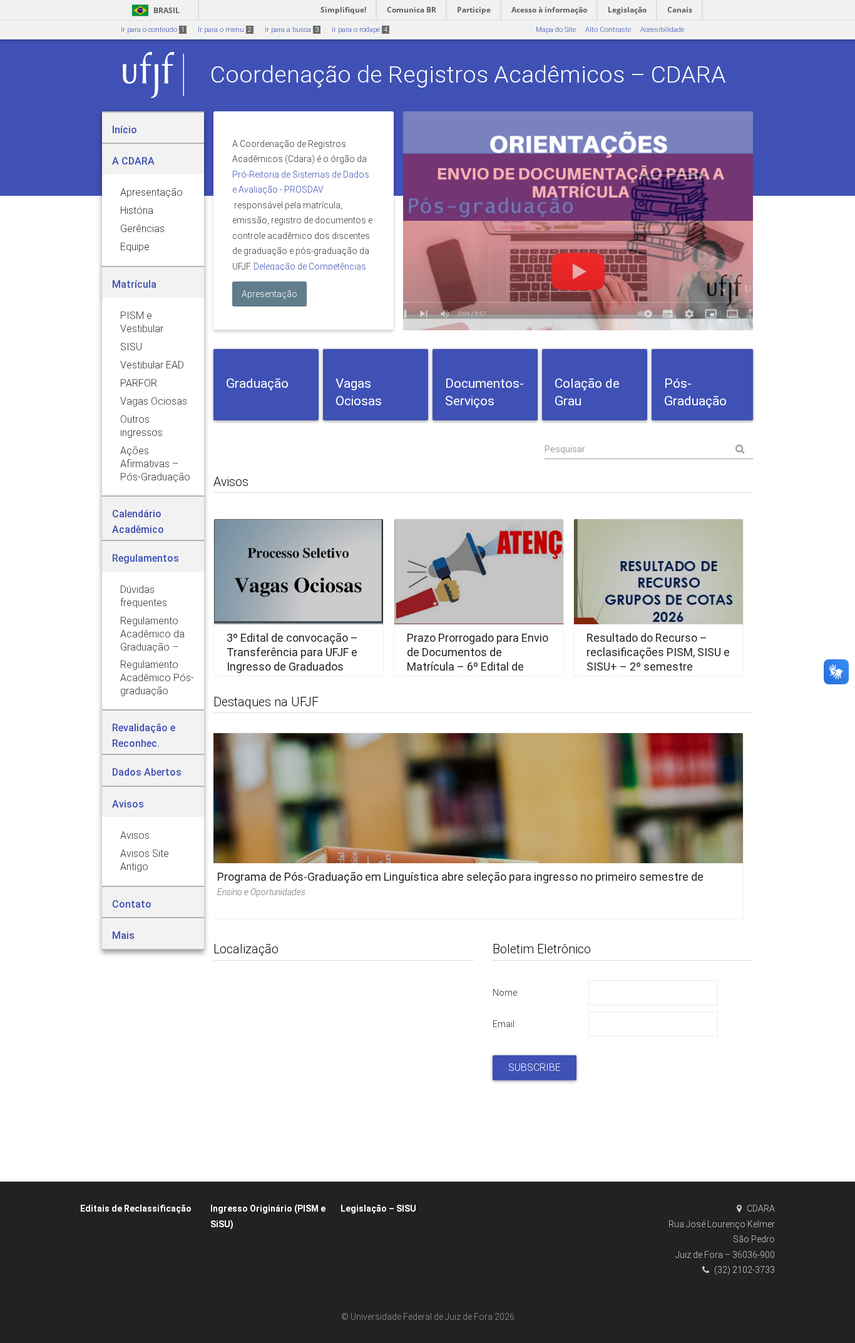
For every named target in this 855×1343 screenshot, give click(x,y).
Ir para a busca (292, 30)
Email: (504, 1024)
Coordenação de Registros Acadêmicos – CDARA (468, 74)
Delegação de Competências (309, 266)
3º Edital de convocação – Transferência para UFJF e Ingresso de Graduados (292, 652)
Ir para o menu (225, 30)
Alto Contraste (608, 30)
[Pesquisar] (649, 449)
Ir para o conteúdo (153, 30)
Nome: (506, 993)
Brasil (153, 10)
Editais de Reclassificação (136, 1209)
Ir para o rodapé (359, 30)
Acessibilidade (662, 30)
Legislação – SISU (378, 1209)
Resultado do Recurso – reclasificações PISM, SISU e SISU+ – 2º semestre (658, 652)
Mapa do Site (556, 30)
